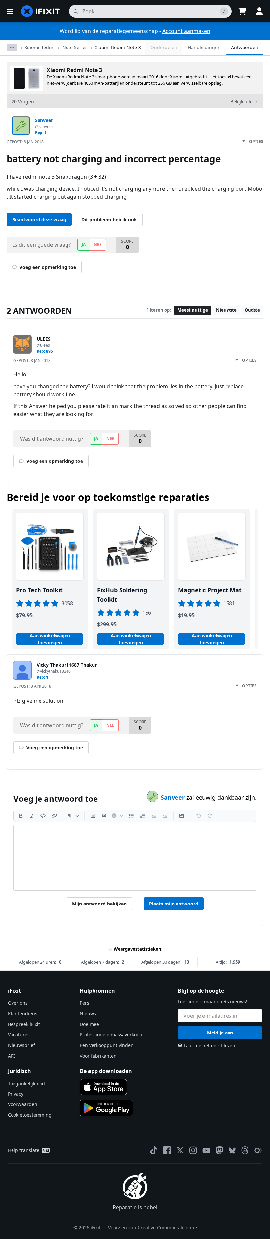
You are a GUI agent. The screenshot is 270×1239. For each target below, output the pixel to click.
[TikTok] (154, 1150)
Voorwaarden (22, 1104)
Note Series (75, 47)
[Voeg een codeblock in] (93, 815)
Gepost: (25, 141)
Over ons (18, 1003)
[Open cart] (242, 11)
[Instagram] (193, 1150)
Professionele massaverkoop (111, 1035)
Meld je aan (220, 1033)
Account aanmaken (186, 31)
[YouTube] (206, 1150)
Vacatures (19, 1035)
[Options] (12, 47)
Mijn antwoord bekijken (99, 904)
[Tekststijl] (73, 815)
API (11, 1056)
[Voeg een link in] (54, 815)
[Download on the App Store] (103, 1087)
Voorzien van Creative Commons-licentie (152, 1227)
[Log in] (259, 11)
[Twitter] (180, 1150)
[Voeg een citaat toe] (104, 815)
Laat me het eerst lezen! (210, 1045)
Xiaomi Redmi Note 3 (118, 47)
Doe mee (89, 1024)
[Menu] (10, 11)
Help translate (23, 1150)
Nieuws (88, 1013)
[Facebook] (167, 1150)
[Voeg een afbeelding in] (181, 815)
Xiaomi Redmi (39, 47)
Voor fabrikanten (98, 1056)
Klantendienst (23, 1013)
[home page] (40, 11)
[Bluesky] (232, 1150)
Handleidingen (204, 47)
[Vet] (20, 815)
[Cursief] (32, 815)
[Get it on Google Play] (106, 1108)
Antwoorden (244, 47)
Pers (84, 1003)
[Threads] (245, 1150)
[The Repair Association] (258, 1150)
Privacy (15, 1094)
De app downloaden (106, 1071)
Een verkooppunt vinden (107, 1045)
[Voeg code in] (43, 815)
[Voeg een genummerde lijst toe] (142, 815)
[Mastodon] (220, 1150)
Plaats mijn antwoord (173, 904)
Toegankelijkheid (26, 1083)
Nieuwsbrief (21, 1045)
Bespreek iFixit (24, 1024)
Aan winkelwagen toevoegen (50, 639)
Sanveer (173, 797)
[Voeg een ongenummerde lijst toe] (131, 815)
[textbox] (135, 858)
